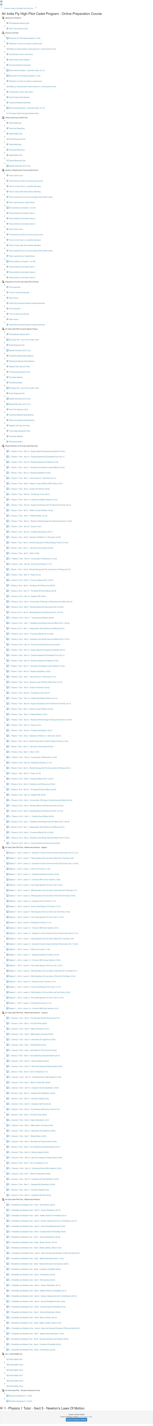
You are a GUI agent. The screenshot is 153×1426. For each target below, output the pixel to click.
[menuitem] (1, 5)
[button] (1, 2)
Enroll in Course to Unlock (76, 1420)
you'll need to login (85, 1416)
